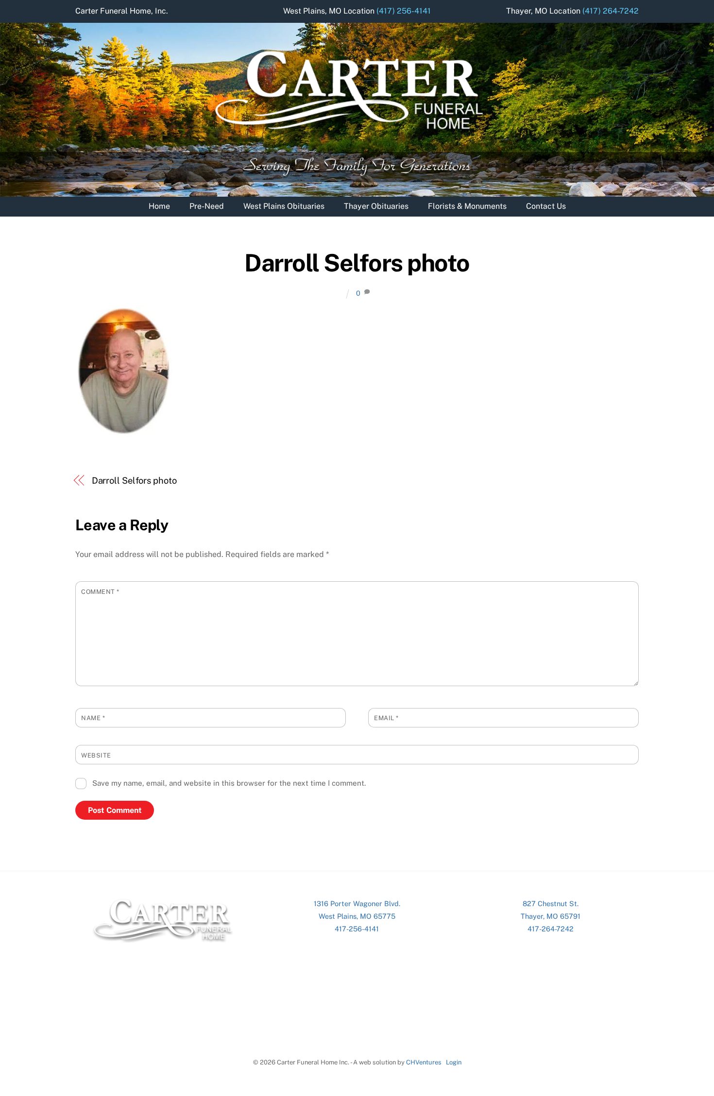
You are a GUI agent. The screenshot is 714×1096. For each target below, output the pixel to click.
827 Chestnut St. (550, 903)
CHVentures (424, 1062)
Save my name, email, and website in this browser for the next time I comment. (229, 783)
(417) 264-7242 (610, 11)
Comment (100, 591)
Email (386, 718)
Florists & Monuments (467, 206)
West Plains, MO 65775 (357, 916)
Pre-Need (206, 206)
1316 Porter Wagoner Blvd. (357, 903)
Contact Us (546, 206)
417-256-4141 (357, 929)
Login (453, 1062)
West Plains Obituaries (283, 206)
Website (96, 755)
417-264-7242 (550, 929)
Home (159, 206)
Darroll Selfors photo (357, 263)
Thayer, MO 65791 (550, 916)
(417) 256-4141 (403, 11)
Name (93, 718)
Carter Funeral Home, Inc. (121, 11)
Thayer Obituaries (376, 206)
